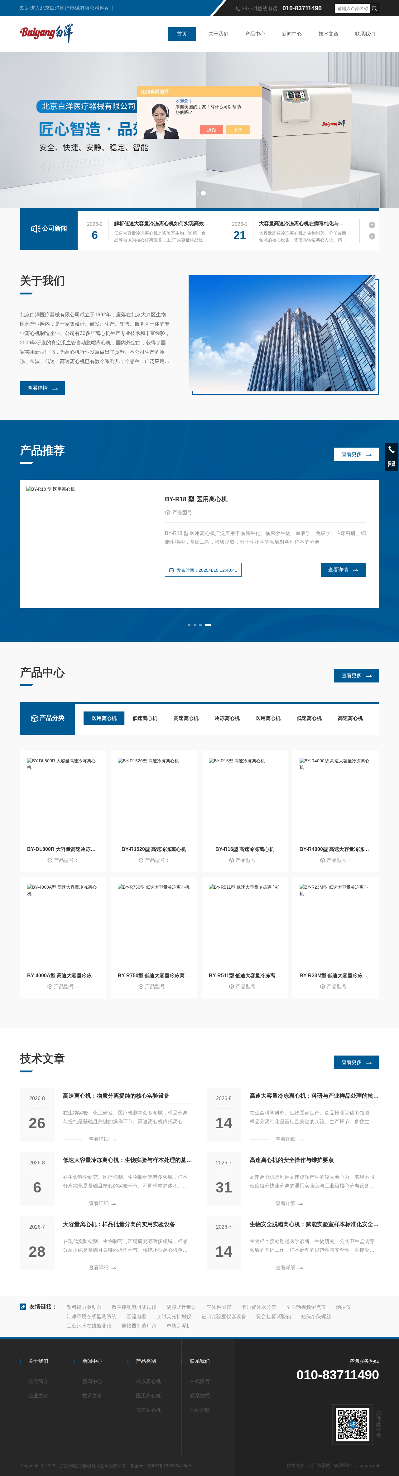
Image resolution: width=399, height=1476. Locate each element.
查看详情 (38, 388)
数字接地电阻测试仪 (134, 1307)
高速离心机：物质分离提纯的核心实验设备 (116, 1096)
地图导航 (200, 1410)
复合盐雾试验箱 (273, 1316)
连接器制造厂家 (139, 1325)
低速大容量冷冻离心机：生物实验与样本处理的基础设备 (127, 1162)
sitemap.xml (367, 1465)
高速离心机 (186, 718)
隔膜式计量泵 (181, 1307)
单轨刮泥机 (178, 1325)
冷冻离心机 (227, 718)
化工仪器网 (319, 1465)
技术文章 (329, 33)
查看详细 (99, 1139)
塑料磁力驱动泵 (84, 1307)
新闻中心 (292, 33)
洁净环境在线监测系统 (92, 1316)
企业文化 (38, 1395)
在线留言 (200, 1381)
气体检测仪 (218, 1307)
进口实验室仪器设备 (223, 1316)
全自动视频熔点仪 (306, 1307)
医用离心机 (104, 718)
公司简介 (38, 1381)
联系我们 (365, 33)
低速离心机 (144, 718)
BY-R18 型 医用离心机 (196, 499)
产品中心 (255, 33)
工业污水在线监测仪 (89, 1325)
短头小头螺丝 (316, 1316)
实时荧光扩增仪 (173, 1316)
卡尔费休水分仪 (258, 1307)
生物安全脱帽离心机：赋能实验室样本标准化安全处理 (314, 1226)
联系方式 (200, 1395)
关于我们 (218, 33)
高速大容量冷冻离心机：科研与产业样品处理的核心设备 (314, 1098)
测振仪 (343, 1307)
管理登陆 (343, 1465)
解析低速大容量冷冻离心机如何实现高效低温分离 (161, 223)
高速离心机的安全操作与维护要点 (292, 1160)
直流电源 (137, 1316)
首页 (182, 33)
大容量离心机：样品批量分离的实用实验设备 (119, 1224)
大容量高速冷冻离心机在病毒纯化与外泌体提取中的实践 (303, 223)
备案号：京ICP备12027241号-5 (161, 1465)
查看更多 (352, 454)
